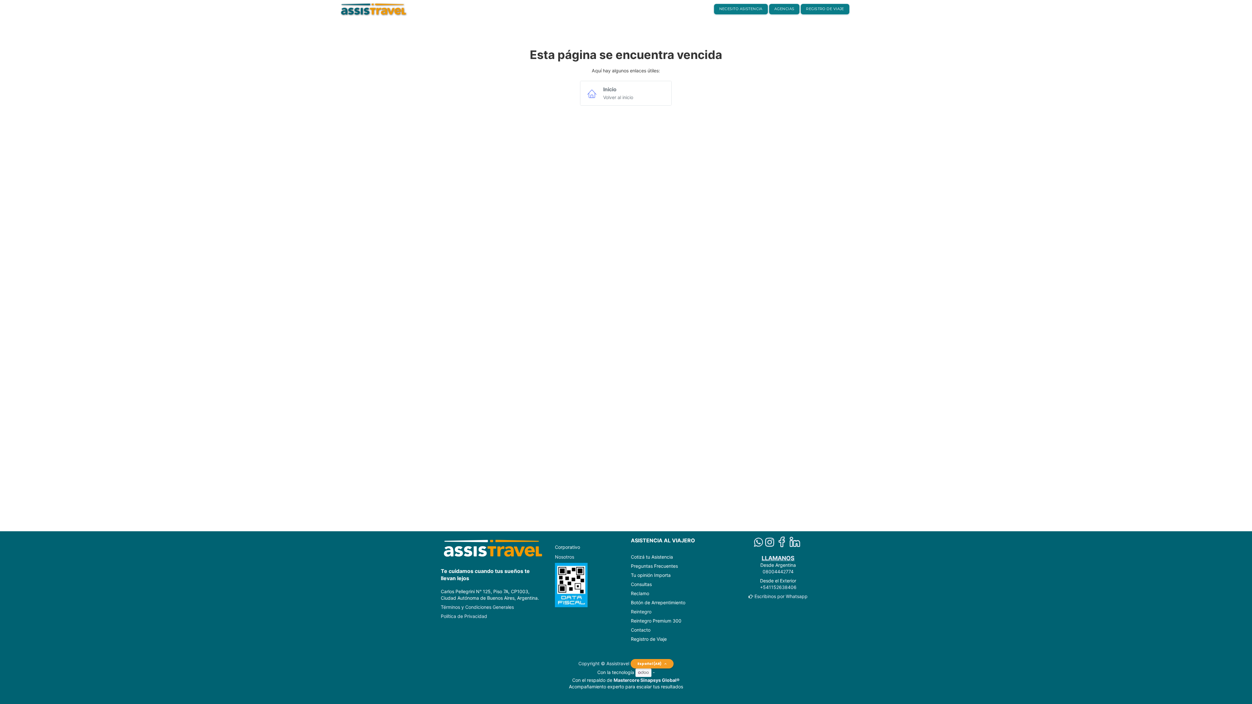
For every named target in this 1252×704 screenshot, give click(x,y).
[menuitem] (741, 9)
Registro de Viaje (649, 639)
